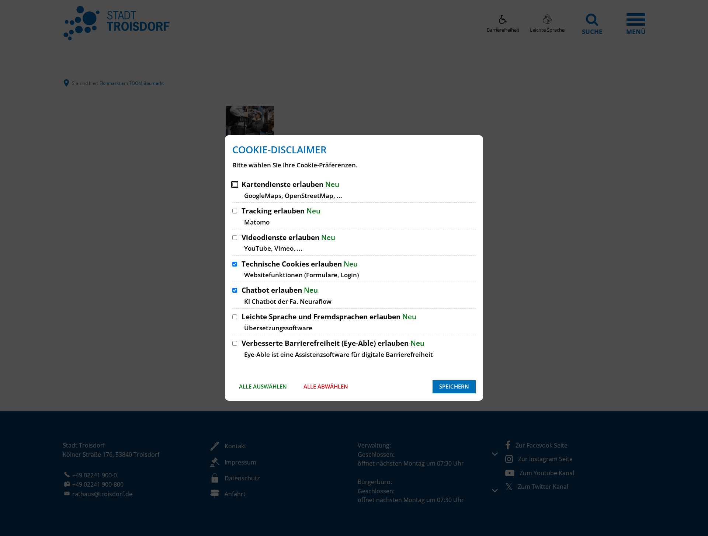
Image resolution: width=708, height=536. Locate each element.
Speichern (454, 386)
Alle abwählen (325, 386)
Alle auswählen (263, 386)
